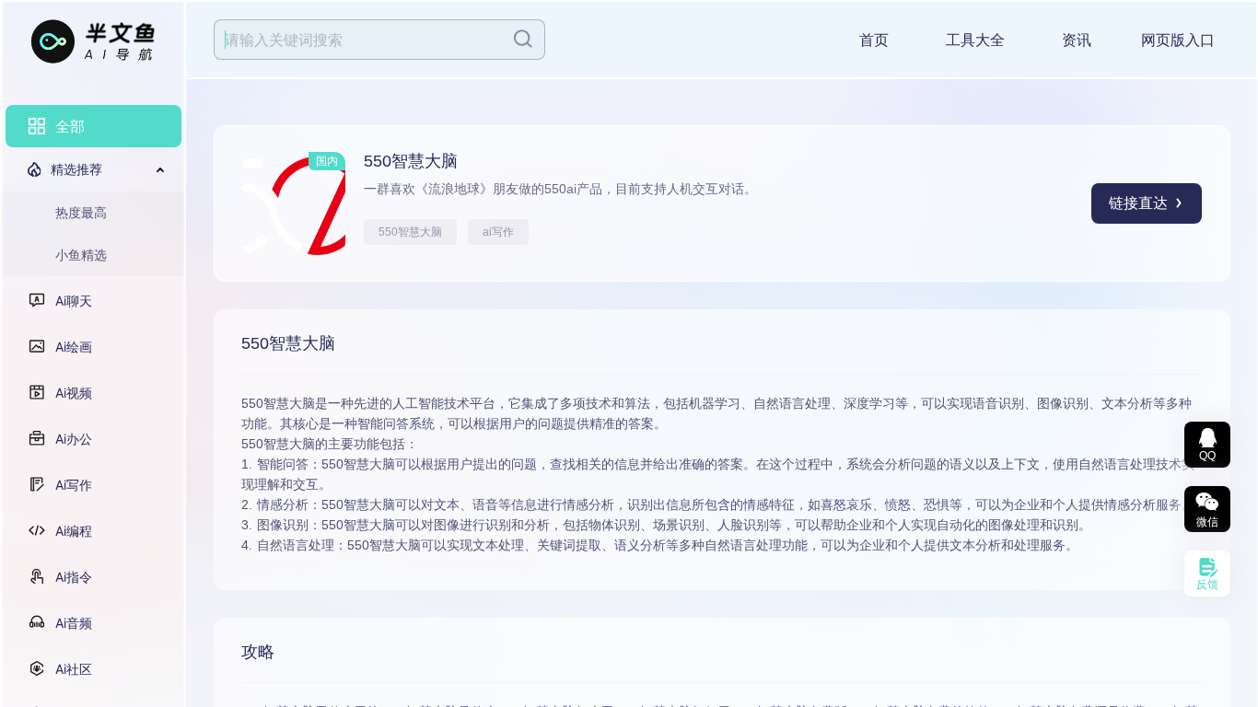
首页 (874, 40)
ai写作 (498, 232)
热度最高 (81, 212)
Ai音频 (73, 623)
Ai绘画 (73, 346)
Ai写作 (73, 485)
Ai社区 (73, 669)
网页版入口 (1178, 40)
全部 (70, 126)
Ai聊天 (73, 300)
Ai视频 (73, 392)
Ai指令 (73, 577)
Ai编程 (73, 531)
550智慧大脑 (410, 232)
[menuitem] (93, 126)
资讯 (1076, 40)
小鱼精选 (81, 254)
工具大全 (975, 40)
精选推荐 (76, 169)
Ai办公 (73, 438)
